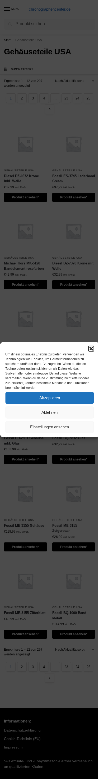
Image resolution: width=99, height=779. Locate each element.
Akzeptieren (49, 397)
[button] (91, 348)
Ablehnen (49, 412)
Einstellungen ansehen (49, 427)
